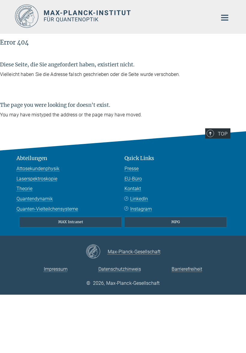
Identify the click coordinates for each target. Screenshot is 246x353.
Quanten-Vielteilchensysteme (47, 209)
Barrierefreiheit (187, 269)
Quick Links (139, 158)
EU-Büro (133, 179)
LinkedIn (139, 199)
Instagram (141, 209)
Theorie (24, 188)
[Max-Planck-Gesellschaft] (97, 252)
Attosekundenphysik (37, 168)
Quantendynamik (34, 199)
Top (222, 134)
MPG (175, 222)
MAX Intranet (70, 222)
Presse (131, 168)
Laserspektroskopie (36, 179)
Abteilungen (31, 158)
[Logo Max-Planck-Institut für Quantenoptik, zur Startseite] (112, 16)
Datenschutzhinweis (119, 269)
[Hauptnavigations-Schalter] (225, 18)
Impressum (56, 269)
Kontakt (132, 188)
